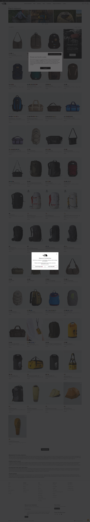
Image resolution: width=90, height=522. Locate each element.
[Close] (56, 254)
